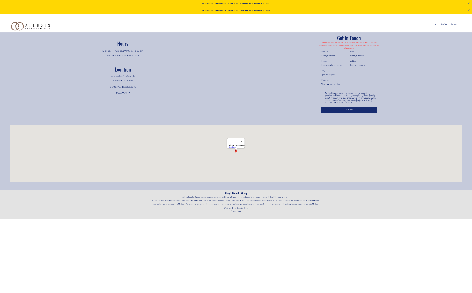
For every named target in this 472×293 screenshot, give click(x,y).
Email (352, 51)
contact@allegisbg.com (123, 86)
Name (323, 51)
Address (353, 61)
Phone (324, 61)
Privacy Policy (236, 211)
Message (325, 80)
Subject (324, 70)
